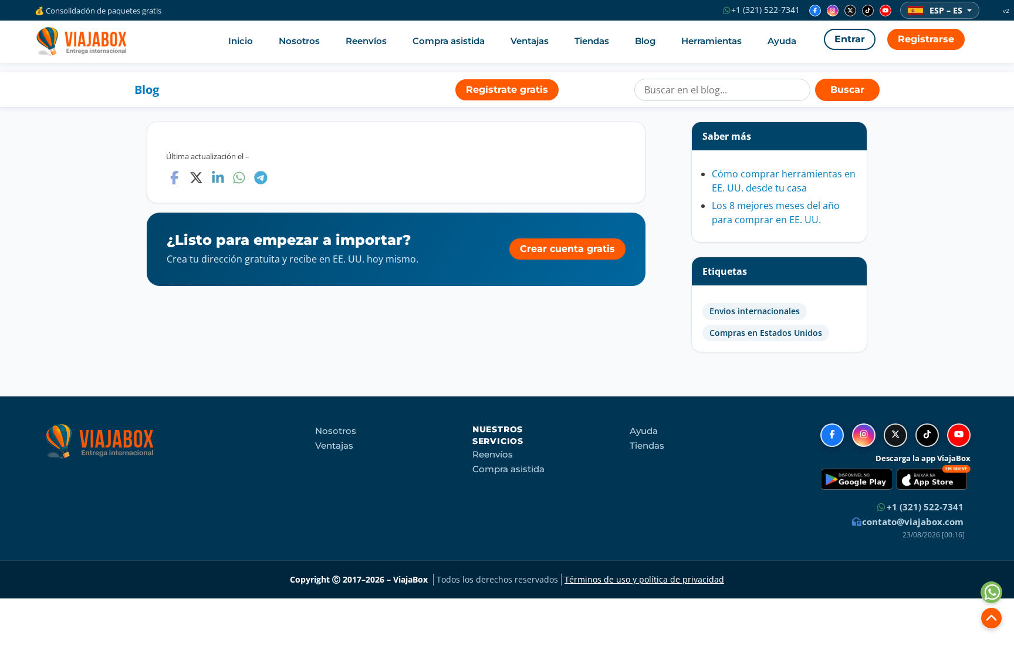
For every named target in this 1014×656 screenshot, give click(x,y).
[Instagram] (833, 10)
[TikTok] (868, 10)
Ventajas (530, 41)
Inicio (240, 41)
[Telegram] (260, 177)
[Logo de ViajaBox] (81, 41)
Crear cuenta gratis (567, 248)
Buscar (847, 89)
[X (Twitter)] (850, 10)
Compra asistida (449, 41)
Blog (645, 41)
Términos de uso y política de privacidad (644, 579)
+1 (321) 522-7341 (764, 10)
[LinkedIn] (218, 177)
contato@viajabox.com (912, 521)
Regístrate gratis (507, 89)
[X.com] (196, 177)
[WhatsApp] (239, 177)
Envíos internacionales (754, 311)
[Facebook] (815, 10)
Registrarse (926, 39)
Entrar (849, 39)
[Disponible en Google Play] (857, 479)
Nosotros (299, 41)
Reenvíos (366, 41)
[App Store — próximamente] (934, 479)
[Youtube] (885, 10)
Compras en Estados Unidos (765, 333)
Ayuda (782, 41)
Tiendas (591, 41)
